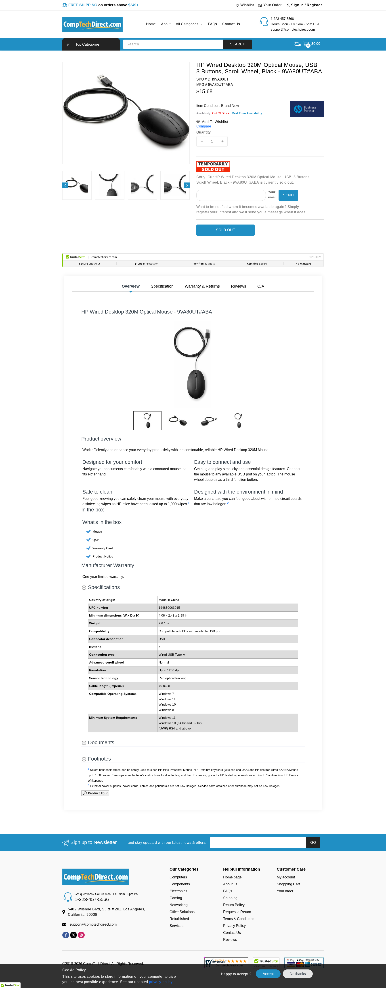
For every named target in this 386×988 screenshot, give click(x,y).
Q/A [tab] (260, 286)
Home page (232, 877)
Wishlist (246, 5)
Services (176, 926)
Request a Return (237, 912)
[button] (91, 44)
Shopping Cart (288, 884)
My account (286, 877)
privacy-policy (160, 982)
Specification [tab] (162, 286)
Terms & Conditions (238, 919)
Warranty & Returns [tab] (202, 286)
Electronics (178, 891)
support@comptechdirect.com (93, 924)
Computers (178, 877)
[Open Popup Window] (95, 793)
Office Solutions (182, 912)
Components (180, 884)
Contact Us (232, 933)
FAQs (227, 891)
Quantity (203, 132)
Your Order (272, 5)
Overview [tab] (131, 286)
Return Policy (234, 905)
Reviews (230, 939)
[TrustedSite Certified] (266, 963)
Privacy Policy (234, 926)
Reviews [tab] (238, 286)
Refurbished (179, 919)
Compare (203, 126)
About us (230, 884)
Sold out (225, 230)
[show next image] (300, 364)
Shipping (230, 898)
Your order (285, 891)
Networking (179, 905)
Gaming (176, 898)
